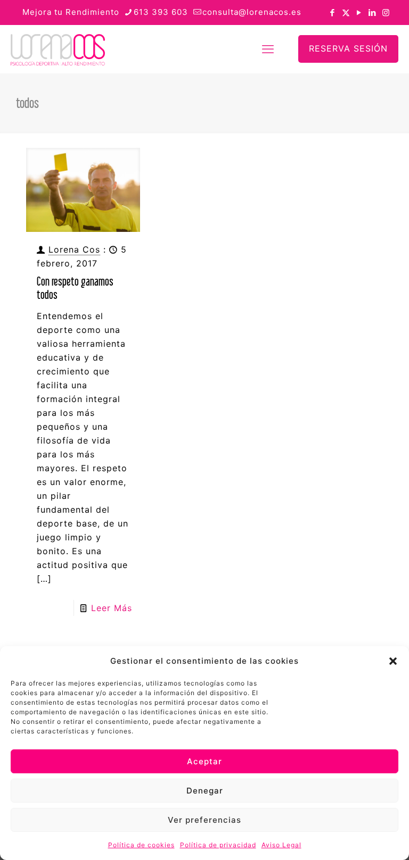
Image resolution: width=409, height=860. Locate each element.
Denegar (204, 791)
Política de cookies (141, 845)
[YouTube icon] (359, 12)
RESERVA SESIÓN (348, 48)
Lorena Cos (74, 249)
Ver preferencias (204, 820)
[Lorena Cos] (58, 49)
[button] (393, 661)
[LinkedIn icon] (373, 12)
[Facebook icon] (333, 12)
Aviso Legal (281, 845)
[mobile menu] (268, 49)
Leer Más (111, 608)
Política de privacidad (218, 845)
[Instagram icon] (386, 12)
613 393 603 (161, 12)
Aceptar (204, 761)
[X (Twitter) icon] (346, 12)
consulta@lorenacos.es (251, 12)
